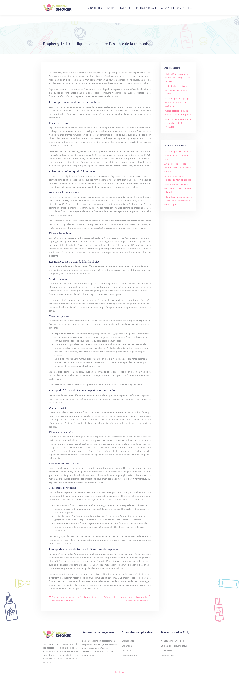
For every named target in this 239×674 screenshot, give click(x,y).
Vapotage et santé (172, 8)
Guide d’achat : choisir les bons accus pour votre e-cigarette (176, 90)
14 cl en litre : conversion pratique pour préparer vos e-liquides (178, 78)
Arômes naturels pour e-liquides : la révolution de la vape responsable (126, 599)
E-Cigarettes (94, 8)
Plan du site (119, 672)
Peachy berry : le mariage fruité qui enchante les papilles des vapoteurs (74, 599)
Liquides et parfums (118, 8)
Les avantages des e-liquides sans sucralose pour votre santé (177, 155)
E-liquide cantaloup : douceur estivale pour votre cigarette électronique (178, 201)
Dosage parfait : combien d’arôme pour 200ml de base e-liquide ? (177, 188)
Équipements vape (146, 8)
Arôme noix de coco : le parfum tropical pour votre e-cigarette (178, 167)
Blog (191, 8)
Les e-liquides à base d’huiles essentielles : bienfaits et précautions (178, 123)
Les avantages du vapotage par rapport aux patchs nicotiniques (176, 102)
